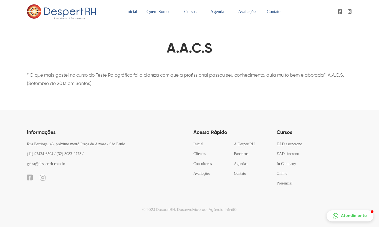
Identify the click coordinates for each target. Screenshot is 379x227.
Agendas (240, 164)
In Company (286, 164)
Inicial (198, 144)
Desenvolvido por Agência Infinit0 (207, 210)
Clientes (199, 154)
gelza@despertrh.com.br (46, 164)
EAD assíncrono (289, 144)
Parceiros (241, 154)
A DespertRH (244, 144)
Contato (240, 173)
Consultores (202, 164)
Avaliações (201, 173)
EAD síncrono (288, 154)
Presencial (284, 183)
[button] (350, 215)
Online (282, 173)
